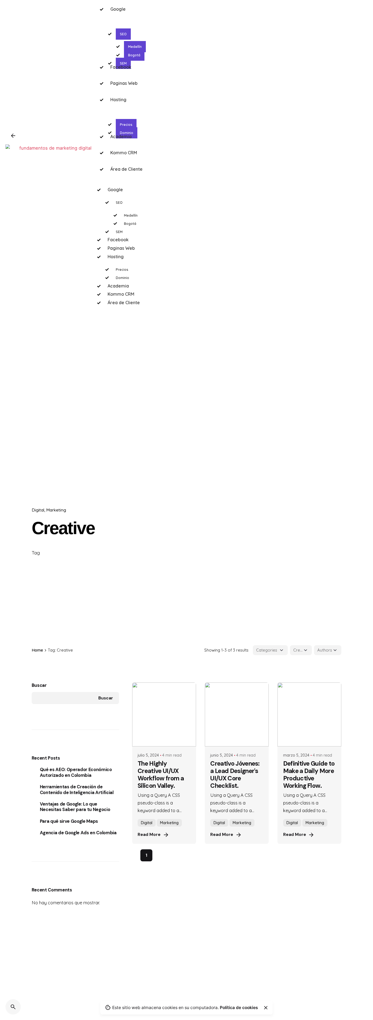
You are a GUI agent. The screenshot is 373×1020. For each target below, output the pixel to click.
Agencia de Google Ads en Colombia (78, 833)
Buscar (39, 685)
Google (115, 189)
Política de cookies (239, 1007)
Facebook (118, 239)
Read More (149, 834)
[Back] (13, 135)
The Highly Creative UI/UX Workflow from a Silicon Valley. (161, 775)
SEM (119, 232)
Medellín (131, 215)
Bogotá (130, 224)
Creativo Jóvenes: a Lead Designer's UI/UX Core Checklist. (234, 775)
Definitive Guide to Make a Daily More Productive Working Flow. (309, 775)
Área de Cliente (124, 302)
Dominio (122, 278)
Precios (122, 270)
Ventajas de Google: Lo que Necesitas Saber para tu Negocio (75, 807)
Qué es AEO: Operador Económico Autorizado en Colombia (76, 772)
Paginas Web (121, 248)
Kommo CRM (121, 294)
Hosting (116, 256)
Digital (38, 510)
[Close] (265, 1007)
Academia (118, 286)
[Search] (13, 1007)
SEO (119, 202)
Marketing (56, 510)
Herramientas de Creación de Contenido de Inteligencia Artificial (77, 789)
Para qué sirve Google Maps (69, 821)
